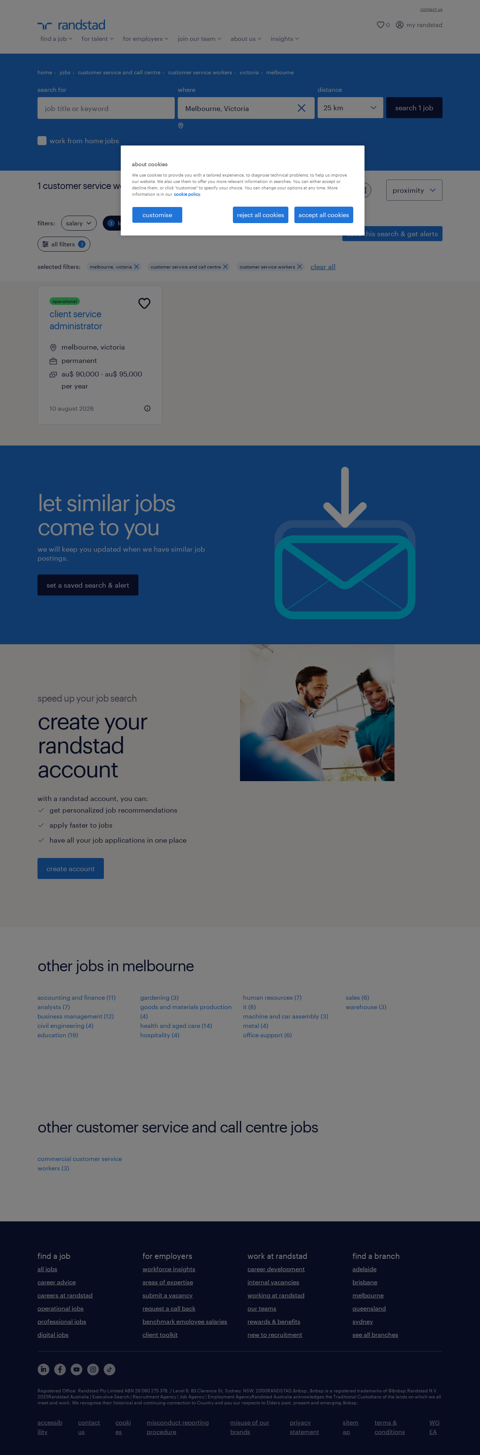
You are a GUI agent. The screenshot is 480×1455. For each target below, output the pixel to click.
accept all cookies (323, 214)
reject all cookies (260, 214)
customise (157, 214)
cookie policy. (187, 194)
